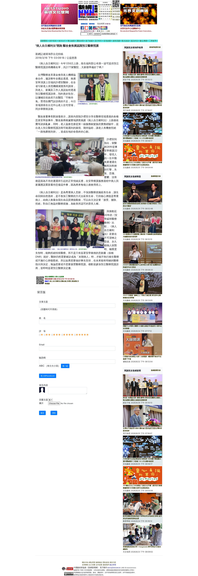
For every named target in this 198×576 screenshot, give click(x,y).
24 (101, 16)
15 (111, 11)
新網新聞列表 (156, 370)
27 (101, 7)
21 (109, 14)
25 (103, 16)
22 (111, 14)
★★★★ (68, 334)
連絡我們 (106, 565)
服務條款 (99, 562)
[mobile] (96, 28)
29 (105, 7)
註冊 (108, 31)
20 (107, 14)
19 (105, 14)
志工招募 (92, 565)
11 (103, 11)
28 (103, 7)
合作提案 (99, 565)
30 (107, 7)
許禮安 (69, 281)
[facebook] (82, 28)
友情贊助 (85, 565)
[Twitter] (90, 28)
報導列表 (155, 47)
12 (105, 11)
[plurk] (86, 28)
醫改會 (63, 281)
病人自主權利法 (55, 281)
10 (101, 11)
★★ (48, 334)
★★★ (57, 334)
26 (105, 16)
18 (103, 14)
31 (109, 7)
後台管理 (113, 565)
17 (101, 14)
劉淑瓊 (74, 281)
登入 (102, 31)
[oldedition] (103, 28)
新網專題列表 (156, 176)
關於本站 (85, 562)
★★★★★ (82, 334)
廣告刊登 (113, 562)
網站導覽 (92, 562)
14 (109, 11)
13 (107, 11)
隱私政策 (106, 562)
